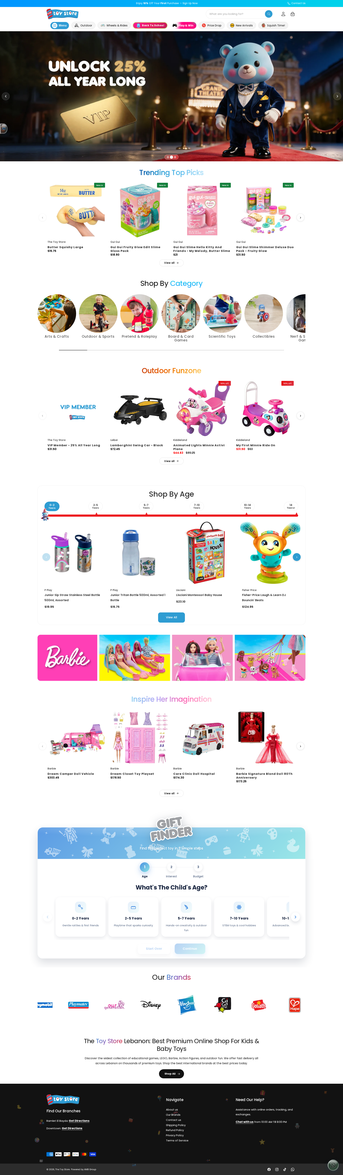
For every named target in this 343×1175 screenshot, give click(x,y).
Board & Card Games (180, 338)
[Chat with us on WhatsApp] (333, 1165)
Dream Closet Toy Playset (132, 774)
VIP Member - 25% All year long (74, 445)
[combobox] (239, 14)
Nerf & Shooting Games (305, 338)
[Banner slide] (171, 96)
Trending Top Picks (171, 172)
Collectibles (264, 336)
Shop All (170, 1073)
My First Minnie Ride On (255, 445)
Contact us (173, 1120)
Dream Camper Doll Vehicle (71, 774)
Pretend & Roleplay (139, 336)
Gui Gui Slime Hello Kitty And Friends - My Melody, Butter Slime (201, 249)
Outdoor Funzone (171, 371)
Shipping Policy (175, 1125)
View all (169, 263)
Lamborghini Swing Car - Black (136, 445)
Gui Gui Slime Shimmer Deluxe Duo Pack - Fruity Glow (265, 249)
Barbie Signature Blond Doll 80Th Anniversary (264, 775)
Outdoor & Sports (98, 336)
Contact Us (298, 3)
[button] (292, 14)
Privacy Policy (174, 1135)
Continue (190, 948)
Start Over (154, 948)
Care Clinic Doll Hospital (194, 774)
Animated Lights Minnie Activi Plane (199, 447)
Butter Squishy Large (65, 247)
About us (172, 1109)
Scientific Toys (222, 336)
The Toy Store (62, 1169)
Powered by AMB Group (83, 1169)
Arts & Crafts (57, 336)
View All (171, 617)
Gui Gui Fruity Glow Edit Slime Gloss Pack (135, 249)
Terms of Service (177, 1140)
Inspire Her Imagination (171, 699)
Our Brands (173, 1115)
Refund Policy (175, 1130)
